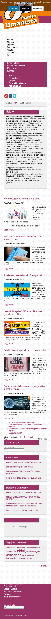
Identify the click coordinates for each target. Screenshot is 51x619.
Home (10, 39)
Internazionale (15, 86)
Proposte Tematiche (13, 591)
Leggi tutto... (9, 230)
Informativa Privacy (12, 596)
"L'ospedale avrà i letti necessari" (22, 422)
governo (28, 551)
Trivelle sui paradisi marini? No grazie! (23, 275)
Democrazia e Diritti (16, 65)
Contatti (10, 52)
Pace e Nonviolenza (17, 83)
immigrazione (12, 558)
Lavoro (12, 80)
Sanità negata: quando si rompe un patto (25, 350)
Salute (11, 75)
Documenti (12, 47)
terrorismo (23, 558)
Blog (9, 55)
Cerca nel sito (9, 447)
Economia (11, 68)
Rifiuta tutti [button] (25, 8)
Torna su (43, 566)
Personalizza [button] (37, 8)
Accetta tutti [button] (13, 8)
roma (29, 558)
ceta (8, 551)
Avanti (30, 437)
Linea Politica (13, 63)
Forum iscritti (10, 586)
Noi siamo (11, 42)
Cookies (7, 594)
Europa (10, 71)
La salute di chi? (15, 433)
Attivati (10, 50)
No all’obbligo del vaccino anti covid (22, 198)
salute (13, 551)
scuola (41, 547)
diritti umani (17, 547)
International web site (13, 583)
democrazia (13, 555)
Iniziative (10, 44)
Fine (5, 439)
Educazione (14, 78)
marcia (9, 547)
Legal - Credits (10, 589)
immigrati (36, 551)
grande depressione (30, 547)
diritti (21, 551)
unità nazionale (28, 555)
